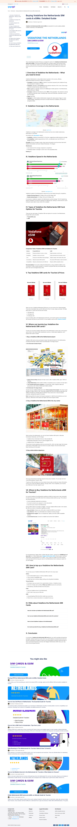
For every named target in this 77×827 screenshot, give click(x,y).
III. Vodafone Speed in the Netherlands (14, 23)
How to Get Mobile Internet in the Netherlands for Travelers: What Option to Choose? (33, 772)
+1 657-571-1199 (15, 816)
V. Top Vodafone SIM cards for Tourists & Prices (15, 31)
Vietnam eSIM (35, 1)
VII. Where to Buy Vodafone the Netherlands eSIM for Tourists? (14, 40)
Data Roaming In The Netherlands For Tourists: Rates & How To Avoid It (29, 748)
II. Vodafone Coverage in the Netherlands (14, 20)
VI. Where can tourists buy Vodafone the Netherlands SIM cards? (15, 35)
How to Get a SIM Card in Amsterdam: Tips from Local (24, 725)
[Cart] (68, 7)
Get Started (53, 6)
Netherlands (13, 10)
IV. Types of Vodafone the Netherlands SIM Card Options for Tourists (15, 27)
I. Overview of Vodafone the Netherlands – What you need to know (15, 16)
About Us (59, 6)
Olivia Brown (12, 680)
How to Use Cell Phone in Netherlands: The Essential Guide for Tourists (29, 701)
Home (40, 6)
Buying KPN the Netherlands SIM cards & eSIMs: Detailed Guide (27, 678)
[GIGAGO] (12, 7)
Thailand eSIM (53, 1)
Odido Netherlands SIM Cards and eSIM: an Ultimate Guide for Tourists (29, 795)
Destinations (45, 6)
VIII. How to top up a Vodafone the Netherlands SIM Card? (15, 43)
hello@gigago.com (15, 818)
